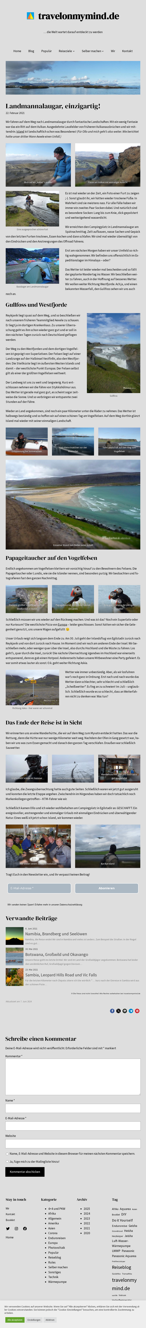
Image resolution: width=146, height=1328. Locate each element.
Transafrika (127, 1274)
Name (10, 1100)
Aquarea (125, 1209)
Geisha (133, 1226)
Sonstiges (54, 1272)
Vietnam (122, 1295)
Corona (52, 1233)
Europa (62, 624)
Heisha (128, 1231)
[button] (112, 1011)
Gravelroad (117, 1231)
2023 (87, 1218)
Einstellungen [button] (34, 1319)
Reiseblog (54, 1257)
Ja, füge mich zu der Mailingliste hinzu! (34, 1162)
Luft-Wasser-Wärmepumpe (121, 1243)
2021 (87, 1228)
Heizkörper (117, 1236)
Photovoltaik (56, 1248)
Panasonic (128, 1251)
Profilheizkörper (118, 1261)
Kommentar (13, 1056)
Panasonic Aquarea (124, 1256)
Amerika (53, 1223)
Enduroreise (119, 1226)
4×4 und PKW (56, 1209)
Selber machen (58, 1267)
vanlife (114, 1295)
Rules (52, 1262)
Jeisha (128, 1236)
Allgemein (54, 1218)
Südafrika (116, 1274)
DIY (123, 1214)
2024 (87, 1213)
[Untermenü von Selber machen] (103, 51)
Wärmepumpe (57, 1282)
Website (10, 1136)
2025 (87, 1209)
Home (10, 1237)
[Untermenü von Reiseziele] (74, 51)
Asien (51, 1228)
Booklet (116, 1214)
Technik (53, 1277)
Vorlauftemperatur (122, 1300)
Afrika (52, 1213)
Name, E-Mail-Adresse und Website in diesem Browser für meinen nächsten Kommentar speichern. (72, 1154)
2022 (87, 1223)
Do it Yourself (122, 1220)
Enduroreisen (57, 1238)
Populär (53, 1253)
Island (20, 132)
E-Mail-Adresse (15, 1118)
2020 (87, 1233)
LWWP (116, 1251)
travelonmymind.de (78, 16)
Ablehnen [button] (50, 1319)
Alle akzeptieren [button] (14, 1319)
